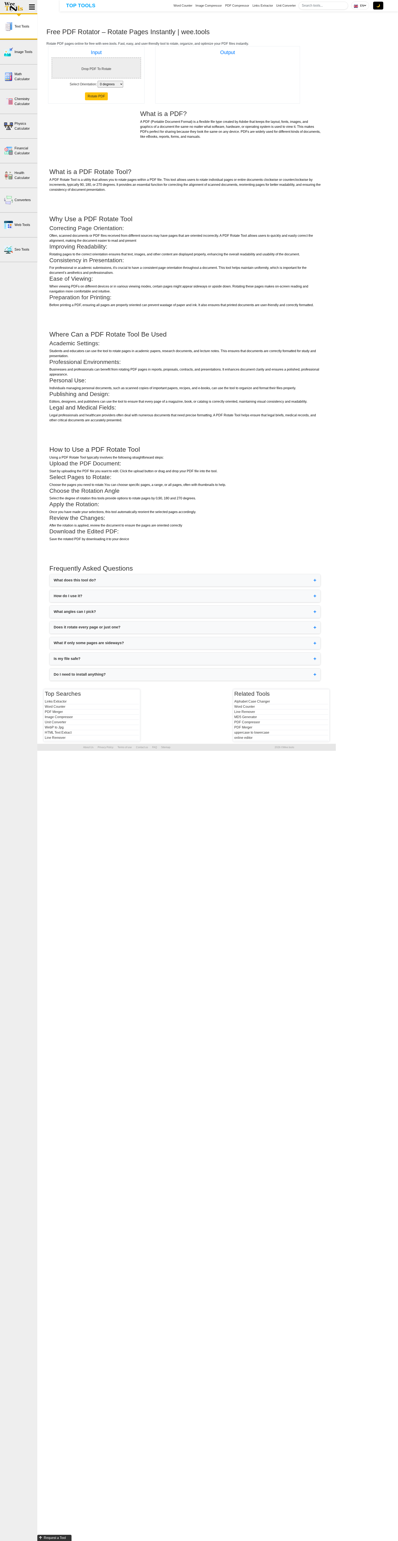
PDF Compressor (237, 5)
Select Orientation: (83, 84)
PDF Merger (54, 712)
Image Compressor (208, 5)
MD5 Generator (245, 717)
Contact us (142, 747)
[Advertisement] (95, 136)
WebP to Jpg (54, 727)
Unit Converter (286, 5)
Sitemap (165, 747)
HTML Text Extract (58, 732)
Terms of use (125, 747)
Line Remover (55, 737)
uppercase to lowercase (251, 732)
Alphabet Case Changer (252, 701)
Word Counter (183, 5)
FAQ (154, 747)
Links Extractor (262, 5)
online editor (243, 737)
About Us (88, 747)
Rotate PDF (96, 96)
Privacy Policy (105, 747)
